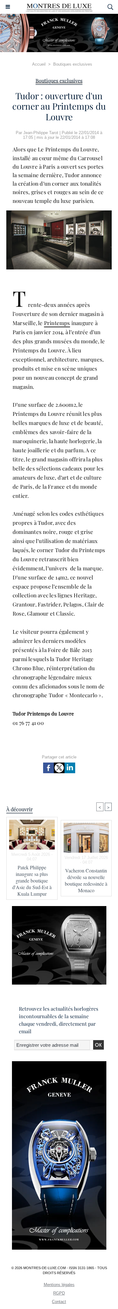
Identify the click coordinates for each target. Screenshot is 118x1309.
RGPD (59, 1293)
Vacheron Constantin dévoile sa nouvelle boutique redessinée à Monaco (86, 880)
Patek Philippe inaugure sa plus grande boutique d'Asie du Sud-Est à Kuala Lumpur (32, 880)
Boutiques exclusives (72, 64)
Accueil (39, 64)
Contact (59, 1301)
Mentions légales (59, 1284)
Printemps (57, 322)
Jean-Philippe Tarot (40, 132)
